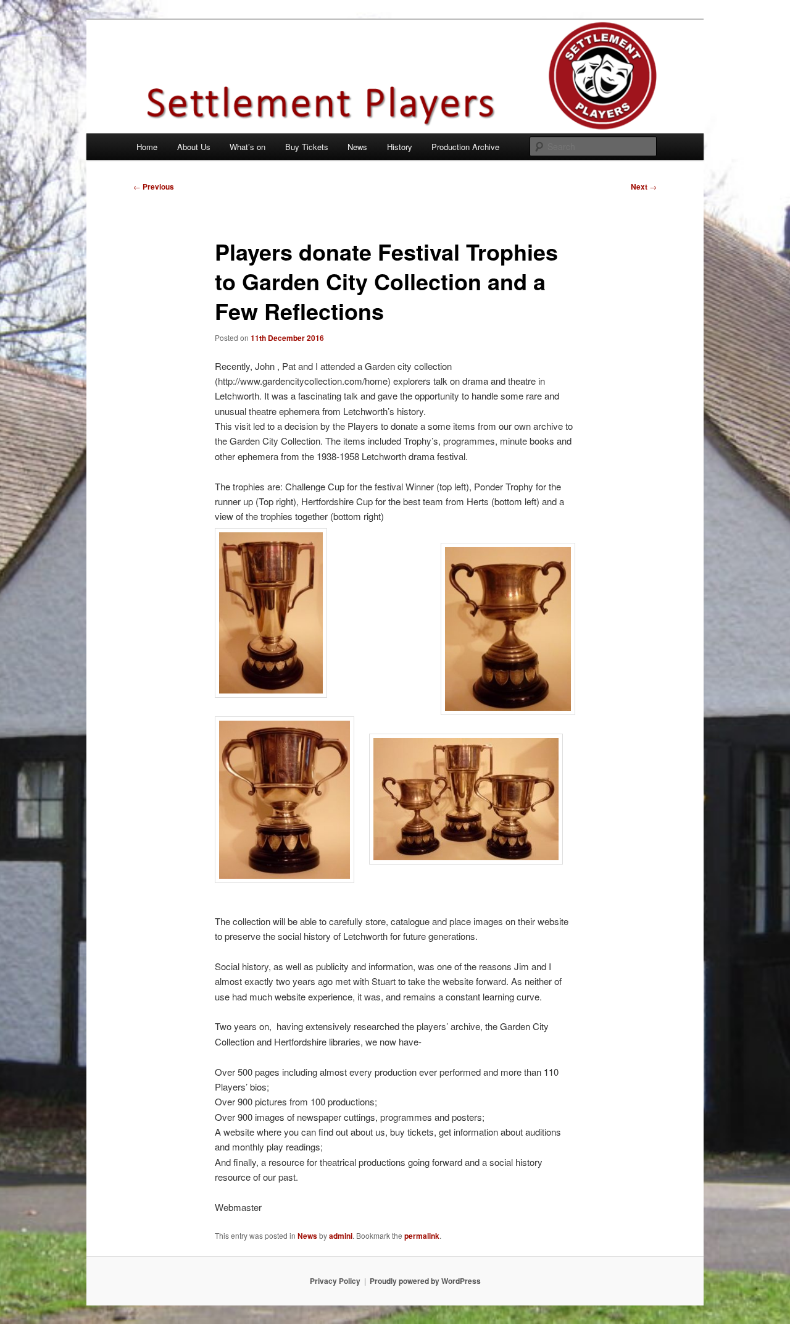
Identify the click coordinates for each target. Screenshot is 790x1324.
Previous (153, 186)
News (357, 147)
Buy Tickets (306, 147)
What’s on (247, 147)
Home (146, 147)
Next (644, 186)
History (399, 147)
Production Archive (465, 147)
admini (340, 1235)
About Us (193, 147)
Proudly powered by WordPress (425, 1280)
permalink (421, 1235)
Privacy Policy (335, 1280)
